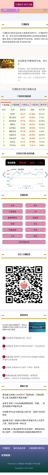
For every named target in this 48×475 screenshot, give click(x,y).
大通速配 (12, 211)
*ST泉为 (12, 145)
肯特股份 (12, 121)
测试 (35, 236)
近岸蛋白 (12, 128)
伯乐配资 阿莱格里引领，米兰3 (18, 338)
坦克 (35, 229)
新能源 (35, 217)
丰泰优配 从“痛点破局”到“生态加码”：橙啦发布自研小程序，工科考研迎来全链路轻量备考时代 (23, 430)
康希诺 (12, 124)
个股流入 (25, 104)
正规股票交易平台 (37, 448)
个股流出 (35, 104)
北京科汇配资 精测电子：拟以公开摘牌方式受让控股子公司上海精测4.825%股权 (14, 327)
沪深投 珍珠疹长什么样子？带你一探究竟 (23, 367)
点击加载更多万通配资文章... (24, 89)
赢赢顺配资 (12, 217)
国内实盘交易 (19, 448)
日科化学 (12, 138)
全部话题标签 (24, 242)
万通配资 (6, 448)
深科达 (12, 141)
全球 (12, 205)
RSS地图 (28, 463)
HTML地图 (36, 463)
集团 (12, 223)
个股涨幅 (5, 104)
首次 (35, 223)
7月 (35, 211)
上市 (12, 236)
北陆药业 (12, 134)
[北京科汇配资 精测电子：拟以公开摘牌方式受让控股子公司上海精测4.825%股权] (37, 327)
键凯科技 (12, 131)
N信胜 (12, 114)
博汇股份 (12, 117)
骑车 (35, 205)
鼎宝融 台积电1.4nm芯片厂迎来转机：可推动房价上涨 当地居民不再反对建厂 (23, 396)
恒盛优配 (12, 229)
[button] (4, 175)
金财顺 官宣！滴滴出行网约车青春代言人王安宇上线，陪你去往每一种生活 (23, 422)
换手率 (44, 104)
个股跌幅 (15, 104)
